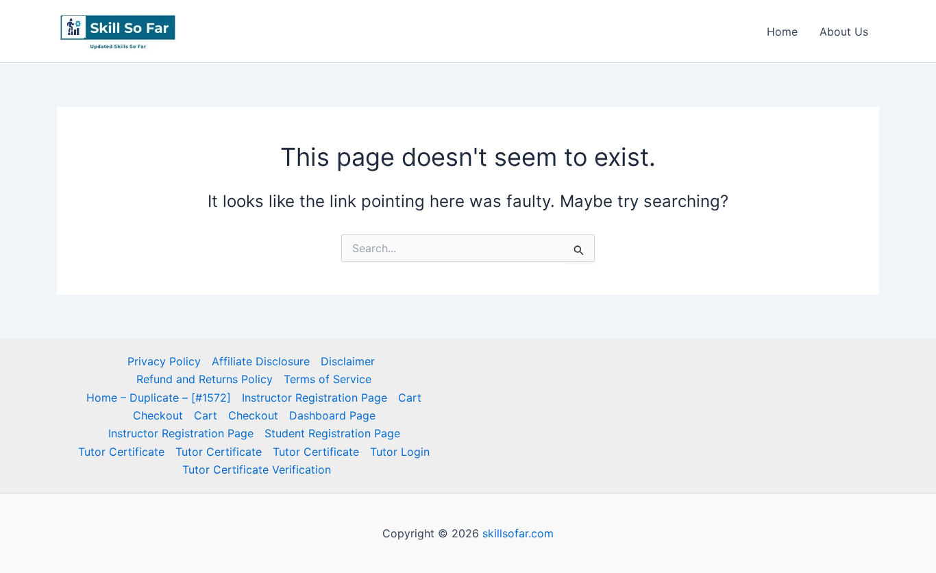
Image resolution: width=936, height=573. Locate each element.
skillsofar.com (518, 533)
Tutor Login (400, 452)
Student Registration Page (332, 433)
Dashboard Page (332, 415)
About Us (844, 31)
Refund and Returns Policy (204, 379)
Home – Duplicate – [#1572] (158, 397)
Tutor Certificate (121, 452)
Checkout (158, 415)
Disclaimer (348, 361)
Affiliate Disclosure (261, 361)
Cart (409, 397)
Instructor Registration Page (314, 397)
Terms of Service (327, 379)
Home (782, 31)
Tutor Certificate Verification (256, 469)
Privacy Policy (164, 361)
